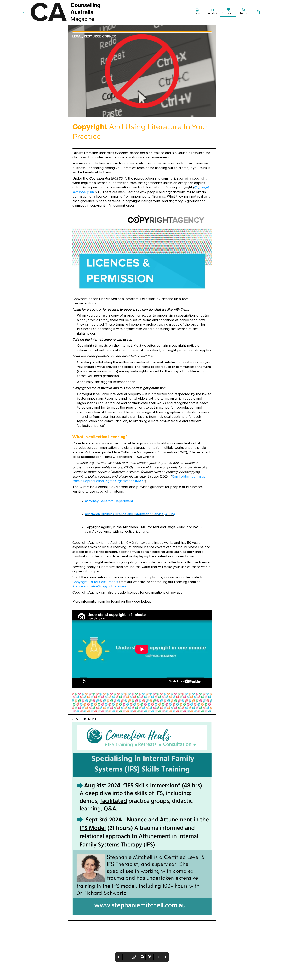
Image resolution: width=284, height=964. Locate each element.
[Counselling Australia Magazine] (109, 12)
